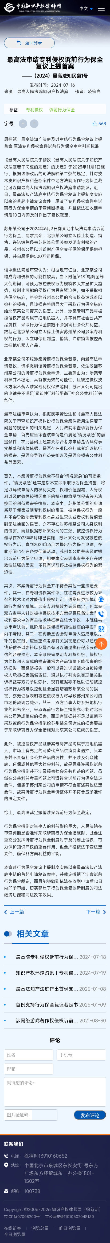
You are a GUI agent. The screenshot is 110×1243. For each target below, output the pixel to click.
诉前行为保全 (62, 110)
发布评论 (90, 1115)
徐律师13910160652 (45, 1156)
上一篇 (17, 912)
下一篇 (93, 912)
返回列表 (33, 43)
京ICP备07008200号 (22, 1216)
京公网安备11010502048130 (69, 1216)
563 (102, 124)
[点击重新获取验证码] (47, 1115)
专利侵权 (34, 110)
